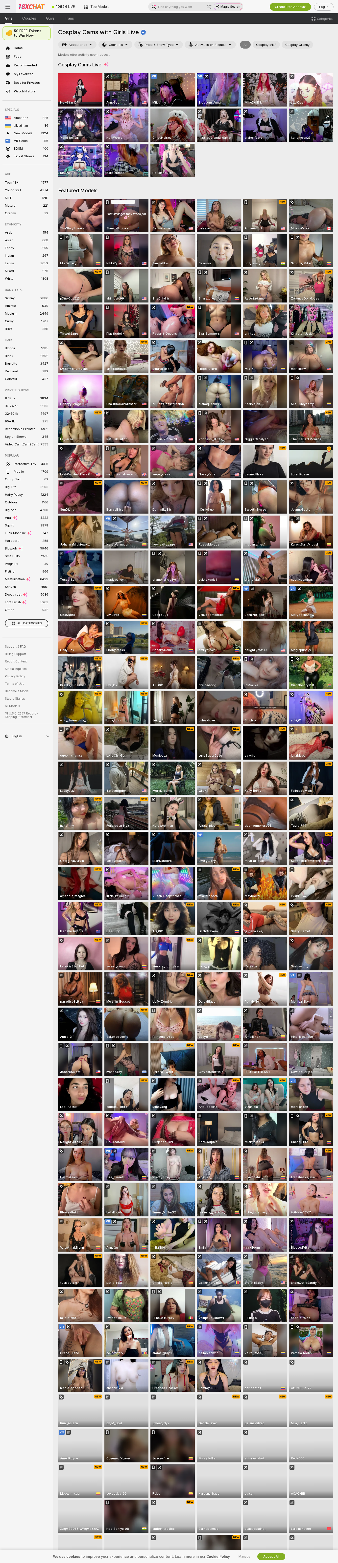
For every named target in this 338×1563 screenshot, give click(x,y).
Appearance (78, 45)
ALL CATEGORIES (29, 623)
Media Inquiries (16, 669)
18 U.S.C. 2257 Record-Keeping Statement (21, 715)
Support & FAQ (15, 646)
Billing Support (15, 654)
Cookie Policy (218, 1557)
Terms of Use (14, 684)
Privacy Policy (15, 676)
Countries (116, 45)
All (245, 45)
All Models (12, 706)
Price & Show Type (159, 45)
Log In (323, 7)
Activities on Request (210, 45)
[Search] (209, 6)
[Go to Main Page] (32, 6)
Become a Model (17, 691)
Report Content (16, 661)
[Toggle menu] (8, 6)
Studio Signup (15, 698)
